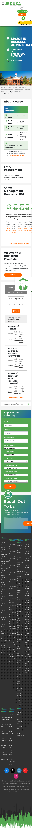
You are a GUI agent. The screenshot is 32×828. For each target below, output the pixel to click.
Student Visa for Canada (27, 647)
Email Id (7, 430)
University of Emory (27, 216)
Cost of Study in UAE (19, 702)
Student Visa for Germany (28, 554)
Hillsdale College (9, 216)
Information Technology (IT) (5, 724)
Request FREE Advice (22, 14)
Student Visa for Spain (27, 582)
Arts (3, 731)
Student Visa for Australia (28, 654)
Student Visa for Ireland (27, 575)
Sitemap (20, 738)
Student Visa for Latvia (27, 617)
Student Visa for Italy (27, 589)
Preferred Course (10, 472)
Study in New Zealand (3, 645)
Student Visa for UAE (27, 670)
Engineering (5, 719)
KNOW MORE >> (13, 275)
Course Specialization (12, 478)
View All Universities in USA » (19, 244)
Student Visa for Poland (27, 596)
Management (6, 717)
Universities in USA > (8, 90)
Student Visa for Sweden (27, 610)
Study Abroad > (13, 87)
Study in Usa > (24, 87)
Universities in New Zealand (13, 654)
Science (4, 729)
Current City (8, 458)
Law (3, 752)
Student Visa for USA (27, 640)
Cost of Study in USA (19, 667)
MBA (3, 715)
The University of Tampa (15, 217)
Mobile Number (9, 437)
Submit (10, 487)
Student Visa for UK (27, 633)
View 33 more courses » (17, 398)
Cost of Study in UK (19, 660)
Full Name (8, 422)
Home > (4, 87)
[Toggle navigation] (4, 15)
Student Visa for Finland (27, 603)
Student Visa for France (27, 546)
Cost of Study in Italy (19, 604)
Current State (9, 452)
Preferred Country (11, 465)
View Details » (8, 230)
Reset (17, 311)
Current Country (10, 445)
